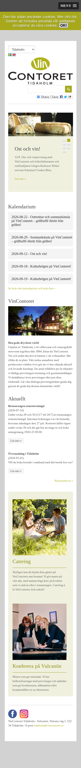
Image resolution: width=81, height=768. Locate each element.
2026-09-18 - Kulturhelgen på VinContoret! (41, 266)
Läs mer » (20, 178)
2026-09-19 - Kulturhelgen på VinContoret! (41, 279)
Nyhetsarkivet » (63, 480)
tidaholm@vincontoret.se (49, 725)
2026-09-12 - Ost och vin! (29, 254)
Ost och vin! (27, 149)
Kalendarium (22, 206)
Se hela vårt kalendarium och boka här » (31, 288)
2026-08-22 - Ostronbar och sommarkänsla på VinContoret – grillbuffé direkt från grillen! (40, 221)
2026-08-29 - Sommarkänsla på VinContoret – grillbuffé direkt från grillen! (41, 239)
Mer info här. (67, 17)
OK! (63, 25)
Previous (11, 151)
